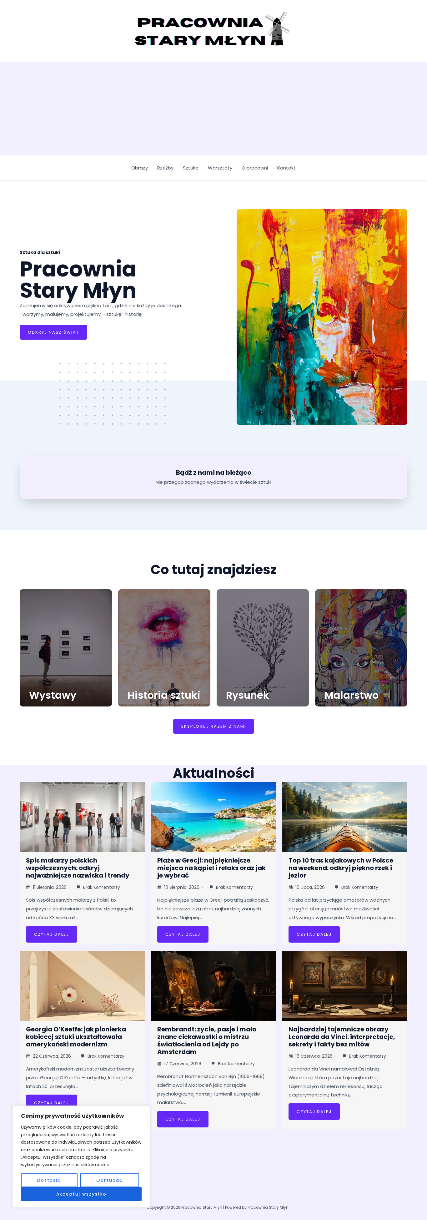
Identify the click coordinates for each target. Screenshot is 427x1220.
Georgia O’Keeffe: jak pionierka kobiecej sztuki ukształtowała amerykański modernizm (76, 1037)
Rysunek (247, 695)
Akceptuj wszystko (81, 1194)
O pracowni (255, 168)
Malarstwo (351, 695)
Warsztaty (220, 168)
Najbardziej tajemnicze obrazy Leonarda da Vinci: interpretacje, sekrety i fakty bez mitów (342, 1037)
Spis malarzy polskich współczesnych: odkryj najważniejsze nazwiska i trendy (77, 868)
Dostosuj (49, 1180)
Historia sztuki (164, 695)
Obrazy (139, 168)
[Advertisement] (213, 108)
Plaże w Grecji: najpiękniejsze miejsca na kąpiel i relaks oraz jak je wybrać (211, 868)
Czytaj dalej (51, 934)
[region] (81, 1156)
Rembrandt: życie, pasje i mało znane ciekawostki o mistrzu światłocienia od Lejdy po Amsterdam (206, 1040)
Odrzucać (109, 1180)
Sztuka (190, 168)
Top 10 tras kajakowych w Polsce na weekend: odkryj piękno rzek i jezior (341, 868)
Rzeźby (165, 168)
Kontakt (286, 168)
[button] (213, 726)
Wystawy (52, 695)
